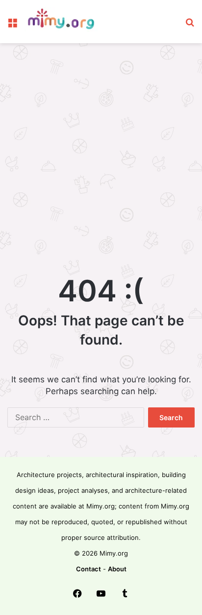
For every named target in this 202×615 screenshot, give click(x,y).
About (117, 569)
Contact (88, 569)
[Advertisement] (101, 154)
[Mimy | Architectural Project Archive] (64, 21)
